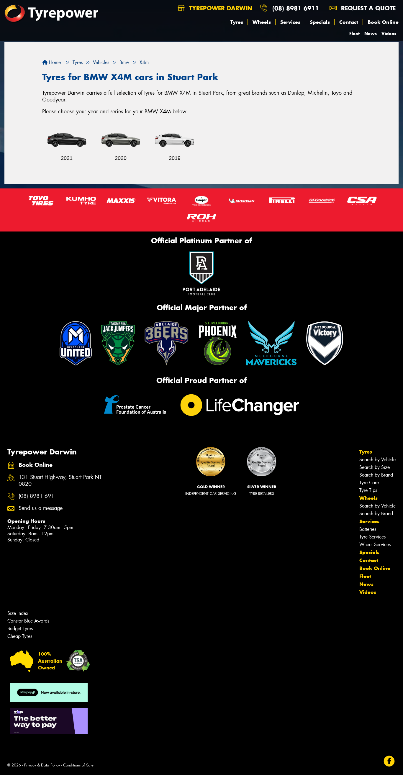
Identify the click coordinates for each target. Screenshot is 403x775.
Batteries (367, 529)
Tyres (236, 22)
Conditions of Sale (78, 765)
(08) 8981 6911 (295, 8)
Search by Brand (376, 475)
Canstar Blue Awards (28, 621)
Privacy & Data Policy (42, 765)
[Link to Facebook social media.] (389, 761)
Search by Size (374, 467)
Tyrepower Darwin (219, 8)
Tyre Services (372, 537)
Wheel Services (375, 544)
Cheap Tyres (19, 636)
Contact (348, 22)
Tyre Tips (368, 490)
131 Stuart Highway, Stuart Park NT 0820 (60, 480)
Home (54, 62)
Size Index (17, 613)
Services (290, 22)
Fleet (354, 33)
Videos (388, 33)
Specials (320, 22)
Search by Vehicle (377, 460)
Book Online (383, 22)
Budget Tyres (20, 628)
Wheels (262, 22)
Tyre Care (369, 483)
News (370, 33)
